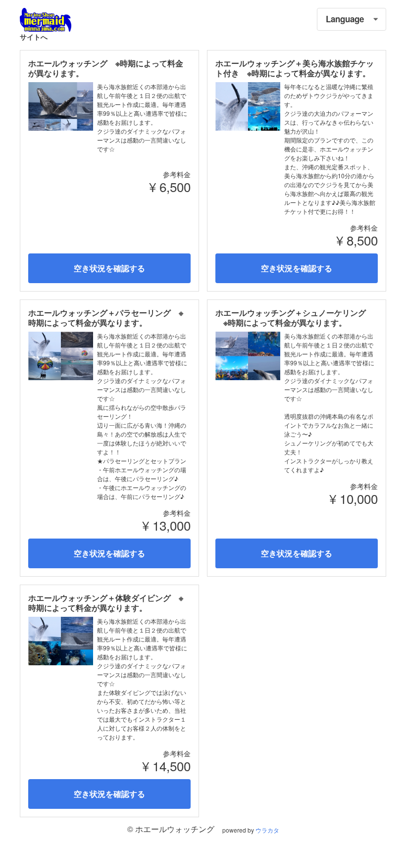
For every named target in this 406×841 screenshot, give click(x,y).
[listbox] (351, 19)
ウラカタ (267, 830)
